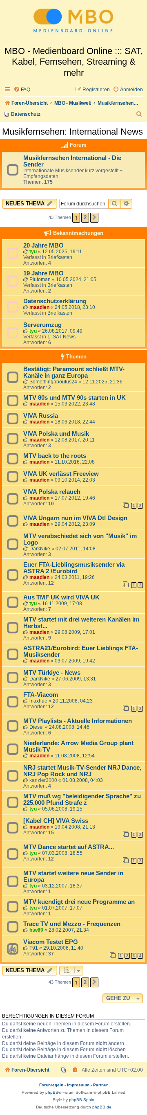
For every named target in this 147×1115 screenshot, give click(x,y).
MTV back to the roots (54, 456)
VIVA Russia (40, 415)
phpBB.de (101, 1107)
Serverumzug (42, 325)
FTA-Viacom (40, 695)
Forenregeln (51, 1085)
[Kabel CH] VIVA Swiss (55, 821)
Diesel (36, 727)
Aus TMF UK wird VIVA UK (61, 597)
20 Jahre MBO (43, 245)
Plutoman (40, 279)
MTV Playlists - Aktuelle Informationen (77, 721)
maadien (39, 307)
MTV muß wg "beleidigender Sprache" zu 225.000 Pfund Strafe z (82, 799)
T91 (33, 948)
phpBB (51, 1092)
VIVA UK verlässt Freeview (61, 474)
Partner (100, 1085)
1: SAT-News (61, 337)
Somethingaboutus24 (53, 382)
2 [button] (85, 217)
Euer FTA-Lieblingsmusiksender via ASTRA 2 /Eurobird (74, 567)
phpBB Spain (81, 1099)
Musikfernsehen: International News (72, 131)
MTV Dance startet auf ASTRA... (68, 847)
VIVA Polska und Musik (56, 433)
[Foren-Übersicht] (73, 23)
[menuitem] (21, 89)
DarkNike (39, 549)
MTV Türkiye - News (51, 672)
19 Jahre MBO (43, 273)
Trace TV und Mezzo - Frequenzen (71, 924)
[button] (94, 218)
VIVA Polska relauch (51, 492)
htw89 (36, 930)
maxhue (38, 701)
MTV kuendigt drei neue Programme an (79, 902)
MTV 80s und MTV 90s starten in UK (74, 397)
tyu (33, 252)
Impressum (78, 1085)
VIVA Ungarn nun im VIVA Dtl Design (75, 518)
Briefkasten (59, 257)
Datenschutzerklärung (55, 301)
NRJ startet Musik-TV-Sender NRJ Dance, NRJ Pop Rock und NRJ (82, 770)
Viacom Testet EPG (50, 942)
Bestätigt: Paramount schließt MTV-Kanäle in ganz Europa (74, 372)
